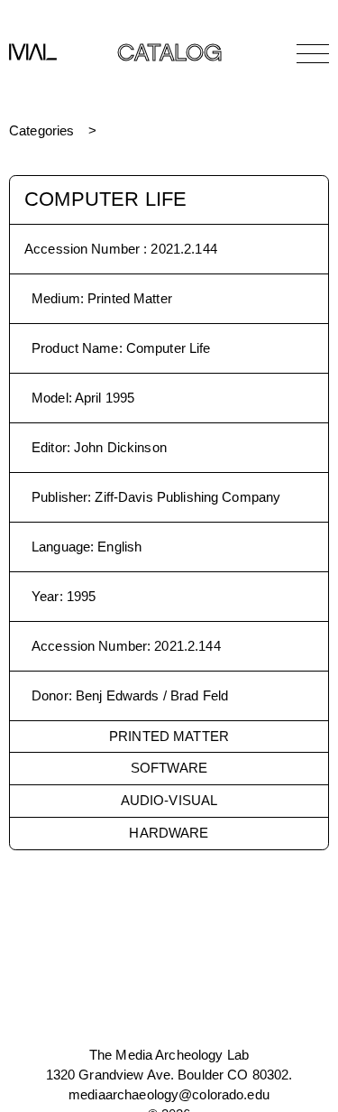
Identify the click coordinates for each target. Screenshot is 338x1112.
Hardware (168, 832)
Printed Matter (169, 736)
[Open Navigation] (313, 53)
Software (169, 767)
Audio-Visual (169, 800)
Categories (41, 130)
